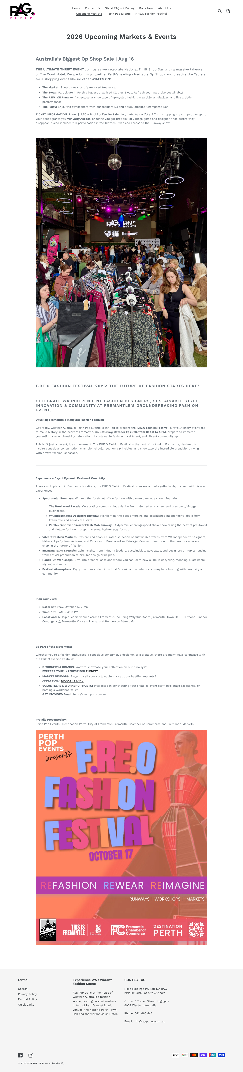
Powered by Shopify (53, 1063)
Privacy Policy (27, 994)
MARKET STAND (72, 680)
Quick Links (26, 1004)
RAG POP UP (34, 1063)
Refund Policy (27, 999)
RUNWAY (92, 671)
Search (23, 989)
